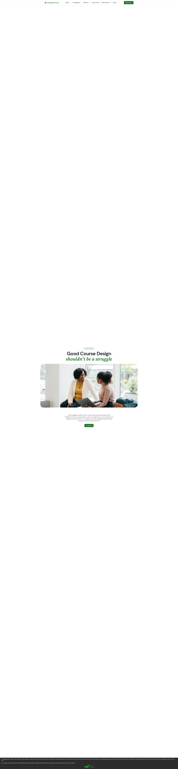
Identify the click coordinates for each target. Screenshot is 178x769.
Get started (89, 425)
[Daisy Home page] (51, 3)
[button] (67, 2)
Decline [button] (92, 767)
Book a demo (129, 2)
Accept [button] (86, 767)
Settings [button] (89, 765)
